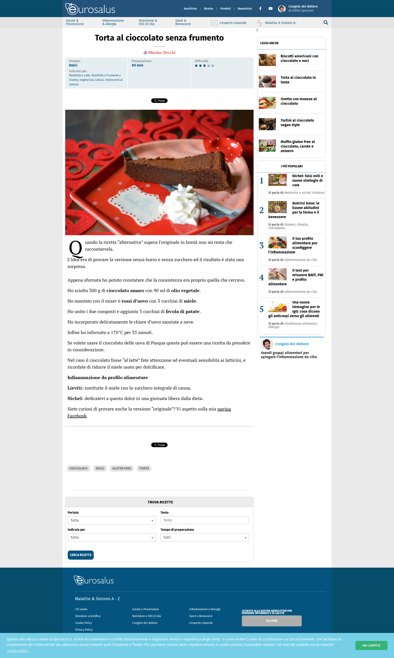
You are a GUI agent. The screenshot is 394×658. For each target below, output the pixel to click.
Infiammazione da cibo (300, 260)
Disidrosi (318, 193)
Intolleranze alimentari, (301, 324)
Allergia (273, 327)
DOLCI (100, 468)
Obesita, (302, 225)
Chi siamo (81, 609)
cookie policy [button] (18, 651)
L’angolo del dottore (145, 623)
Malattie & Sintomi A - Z (97, 598)
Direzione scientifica (88, 616)
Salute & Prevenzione (75, 22)
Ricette (208, 8)
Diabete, (290, 225)
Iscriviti (271, 621)
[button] (262, 9)
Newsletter (245, 8)
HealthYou (190, 8)
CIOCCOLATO (78, 468)
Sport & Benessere (183, 22)
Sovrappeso (276, 228)
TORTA (144, 468)
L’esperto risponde (201, 623)
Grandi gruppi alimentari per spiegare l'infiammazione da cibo (289, 355)
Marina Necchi (161, 52)
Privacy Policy (84, 629)
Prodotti (225, 8)
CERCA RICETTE (80, 555)
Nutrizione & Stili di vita (148, 22)
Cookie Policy (83, 623)
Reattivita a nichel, (298, 193)
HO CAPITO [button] (371, 645)
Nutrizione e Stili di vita (146, 616)
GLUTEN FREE (121, 468)
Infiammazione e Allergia (204, 609)
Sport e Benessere (201, 616)
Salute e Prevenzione (145, 609)
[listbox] (112, 520)
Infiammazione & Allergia (113, 22)
